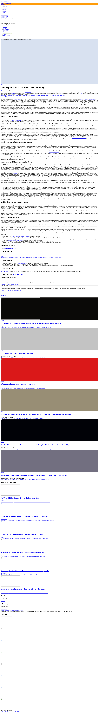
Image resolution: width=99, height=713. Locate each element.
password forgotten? (14, 284)
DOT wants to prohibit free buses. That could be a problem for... (23, 552)
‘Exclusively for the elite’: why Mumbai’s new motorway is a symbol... (25, 571)
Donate (9, 24)
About (4, 34)
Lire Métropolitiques (7, 33)
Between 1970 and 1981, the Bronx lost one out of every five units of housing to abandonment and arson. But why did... (26, 327)
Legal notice (11, 711)
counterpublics (18, 95)
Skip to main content (5, 1)
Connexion (4, 290)
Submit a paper (6, 35)
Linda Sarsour (56, 104)
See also (3, 295)
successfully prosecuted (54, 152)
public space (3, 95)
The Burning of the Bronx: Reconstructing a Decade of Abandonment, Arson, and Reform (31, 323)
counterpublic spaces (26, 95)
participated (15, 173)
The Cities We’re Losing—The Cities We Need (17, 354)
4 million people (17, 99)
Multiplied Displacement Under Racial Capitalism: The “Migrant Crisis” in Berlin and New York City (36, 414)
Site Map (2, 711)
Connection (3, 284)
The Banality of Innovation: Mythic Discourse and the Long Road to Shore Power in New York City (35, 445)
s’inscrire (9, 290)
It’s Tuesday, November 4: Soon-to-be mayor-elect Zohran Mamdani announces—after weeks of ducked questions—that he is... (28, 520)
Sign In (6, 711)
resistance (33, 95)
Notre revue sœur (4, 15)
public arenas (28, 92)
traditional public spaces (17, 120)
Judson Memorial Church (54, 95)
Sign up (7, 284)
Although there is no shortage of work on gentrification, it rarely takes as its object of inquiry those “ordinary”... (24, 357)
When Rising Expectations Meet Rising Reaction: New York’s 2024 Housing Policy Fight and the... (34, 475)
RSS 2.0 (17, 711)
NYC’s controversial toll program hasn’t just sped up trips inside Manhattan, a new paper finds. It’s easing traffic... (25, 538)
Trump (81, 93)
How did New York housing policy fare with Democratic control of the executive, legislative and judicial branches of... (26, 479)
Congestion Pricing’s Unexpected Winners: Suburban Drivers (22, 534)
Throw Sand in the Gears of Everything (20, 236)
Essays (2, 84)
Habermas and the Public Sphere (15, 240)
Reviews (2, 320)
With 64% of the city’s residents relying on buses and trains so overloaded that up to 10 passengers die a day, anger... (25, 574)
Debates (2, 442)
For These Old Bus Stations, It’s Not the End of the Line (20, 498)
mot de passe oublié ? (16, 290)
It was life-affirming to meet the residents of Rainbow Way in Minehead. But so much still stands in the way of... (24, 593)
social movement (10, 95)
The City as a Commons (22, 263)
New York (62, 95)
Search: (2, 37)
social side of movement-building (79, 138)
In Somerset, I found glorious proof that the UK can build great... (23, 589)
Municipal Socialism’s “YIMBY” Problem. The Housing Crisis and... (24, 516)
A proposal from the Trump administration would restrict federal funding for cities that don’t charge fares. (23, 556)
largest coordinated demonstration (87, 99)
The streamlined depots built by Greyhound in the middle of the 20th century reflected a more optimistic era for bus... (25, 502)
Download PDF (4, 96)
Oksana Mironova (4, 90)
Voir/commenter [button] (18, 274)
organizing (13, 93)
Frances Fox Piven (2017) (71, 104)
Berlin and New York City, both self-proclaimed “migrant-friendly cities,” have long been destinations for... (23, 418)
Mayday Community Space (42, 95)
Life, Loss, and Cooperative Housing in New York (18, 384)
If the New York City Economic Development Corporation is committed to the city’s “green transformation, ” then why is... (27, 449)
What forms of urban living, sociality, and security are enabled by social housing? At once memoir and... (23, 388)
